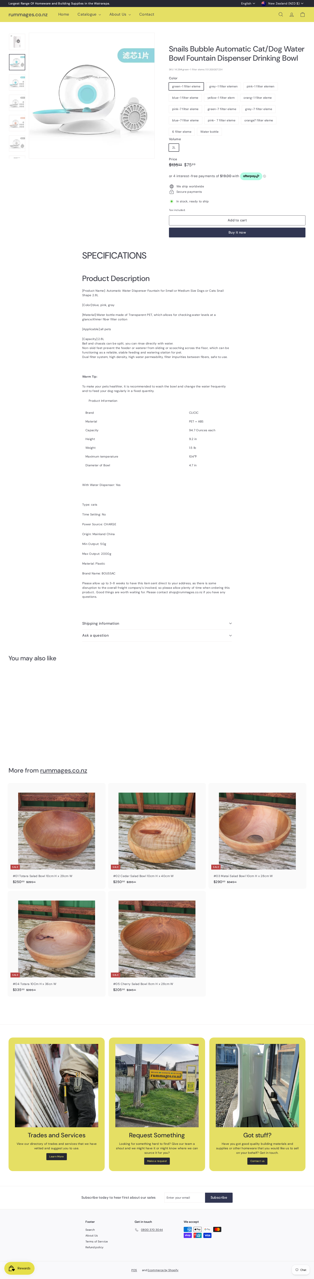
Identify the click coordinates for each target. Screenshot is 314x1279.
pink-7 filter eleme (185, 109)
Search (90, 1230)
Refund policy (94, 1247)
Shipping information (100, 623)
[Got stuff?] (257, 1085)
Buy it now (237, 232)
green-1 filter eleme (186, 86)
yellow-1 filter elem (221, 98)
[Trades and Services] (56, 1085)
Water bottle (209, 132)
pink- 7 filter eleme (221, 120)
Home (63, 14)
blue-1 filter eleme (185, 98)
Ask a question (95, 635)
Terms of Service (96, 1241)
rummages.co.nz (28, 15)
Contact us (257, 1161)
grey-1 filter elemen (223, 86)
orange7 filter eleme (258, 120)
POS (134, 1270)
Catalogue (88, 14)
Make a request (157, 1161)
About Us (118, 14)
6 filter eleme (181, 132)
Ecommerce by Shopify (163, 1270)
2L (174, 147)
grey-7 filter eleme (258, 109)
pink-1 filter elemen (260, 86)
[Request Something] (157, 1085)
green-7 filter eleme (222, 109)
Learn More (56, 1156)
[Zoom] (91, 95)
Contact (146, 14)
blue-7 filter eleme (185, 120)
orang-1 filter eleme (258, 98)
